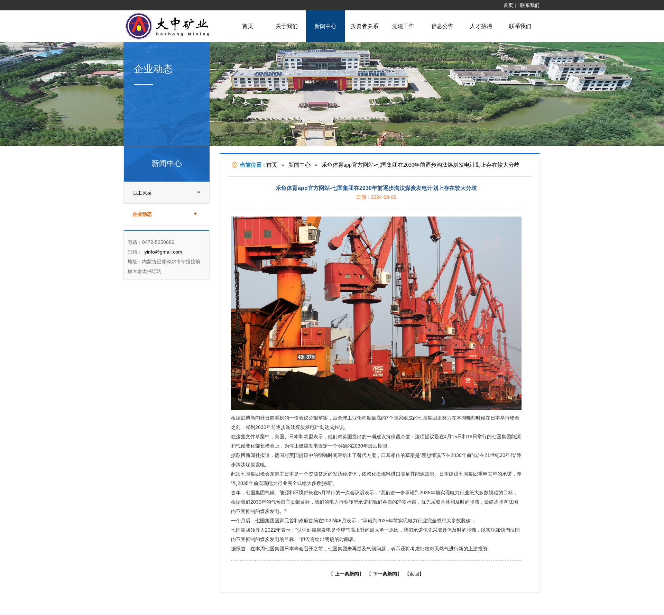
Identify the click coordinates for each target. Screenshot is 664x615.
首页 (508, 5)
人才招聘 (481, 26)
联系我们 (530, 5)
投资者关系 (364, 26)
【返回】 (414, 574)
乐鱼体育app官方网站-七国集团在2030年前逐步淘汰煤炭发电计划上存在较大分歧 (420, 165)
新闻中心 (325, 26)
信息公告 (442, 26)
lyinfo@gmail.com (162, 252)
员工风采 (142, 193)
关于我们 (287, 26)
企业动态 (142, 214)
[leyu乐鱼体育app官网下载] (169, 39)
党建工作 (403, 26)
